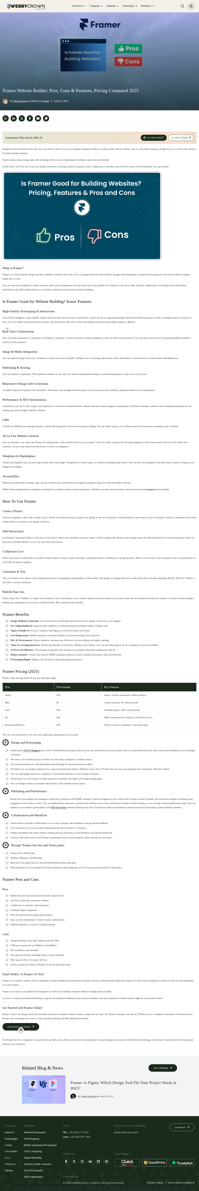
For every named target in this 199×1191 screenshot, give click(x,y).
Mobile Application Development (40, 1145)
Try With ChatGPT (155, 138)
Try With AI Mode (179, 138)
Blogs (7, 1157)
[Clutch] (127, 1163)
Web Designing (31, 1138)
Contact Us (10, 1164)
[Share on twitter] (22, 118)
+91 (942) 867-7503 (80, 1137)
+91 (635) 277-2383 (79, 1132)
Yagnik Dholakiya (89, 1096)
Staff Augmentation (33, 1176)
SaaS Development (33, 1170)
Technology (128, 6)
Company (94, 6)
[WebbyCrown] (25, 6)
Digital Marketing (32, 1157)
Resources (146, 6)
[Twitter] (74, 1161)
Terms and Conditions (181, 1182)
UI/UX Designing (33, 1151)
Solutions (111, 6)
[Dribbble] (106, 1161)
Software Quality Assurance (37, 1164)
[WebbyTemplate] (190, 6)
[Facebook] (66, 1161)
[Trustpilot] (181, 1163)
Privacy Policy (155, 1182)
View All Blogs (161, 1068)
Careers (8, 1145)
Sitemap (9, 1170)
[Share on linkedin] (14, 118)
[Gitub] (98, 1161)
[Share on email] (38, 118)
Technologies (11, 1138)
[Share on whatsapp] (5, 118)
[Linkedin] (90, 1161)
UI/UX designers (32, 750)
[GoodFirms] (154, 1163)
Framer (45, 101)
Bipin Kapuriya (21, 101)
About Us (9, 1132)
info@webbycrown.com (126, 1132)
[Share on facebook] (30, 118)
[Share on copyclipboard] (46, 118)
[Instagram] (82, 1161)
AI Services (77, 6)
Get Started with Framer (19, 1027)
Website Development (35, 1132)
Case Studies (11, 1151)
